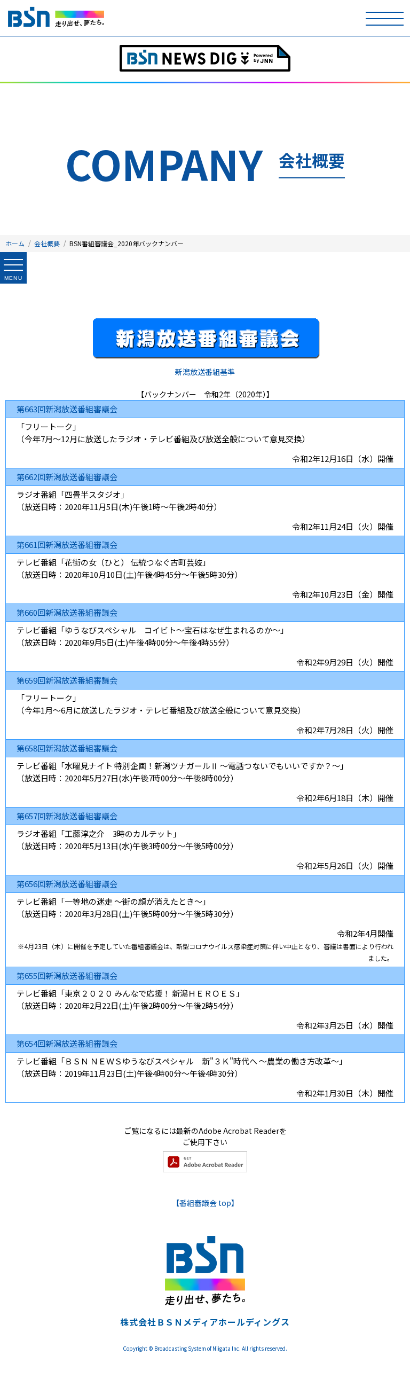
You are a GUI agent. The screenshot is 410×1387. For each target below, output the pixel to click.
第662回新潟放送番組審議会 (67, 476)
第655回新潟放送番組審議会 (67, 975)
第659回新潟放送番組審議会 (67, 680)
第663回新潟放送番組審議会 (67, 408)
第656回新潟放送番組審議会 (67, 883)
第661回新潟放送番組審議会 (67, 544)
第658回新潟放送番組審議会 (67, 748)
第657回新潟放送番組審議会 (67, 815)
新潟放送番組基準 (205, 371)
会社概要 (47, 243)
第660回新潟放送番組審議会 (67, 612)
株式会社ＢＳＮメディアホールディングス (204, 1321)
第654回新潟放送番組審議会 (67, 1043)
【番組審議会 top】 (205, 1202)
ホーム (15, 243)
